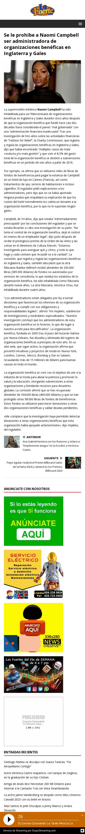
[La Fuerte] (42, 17)
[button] (79, 23)
